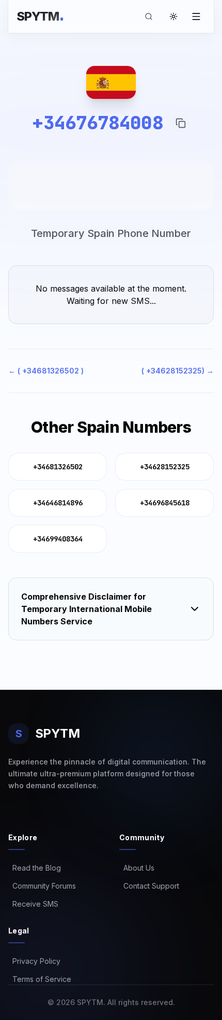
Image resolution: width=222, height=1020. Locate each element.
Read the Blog (34, 867)
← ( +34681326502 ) (46, 370)
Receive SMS (33, 903)
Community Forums (42, 885)
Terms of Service (39, 979)
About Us (136, 867)
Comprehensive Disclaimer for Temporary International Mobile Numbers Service (86, 608)
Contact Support (149, 885)
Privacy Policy (34, 961)
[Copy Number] (180, 123)
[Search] (148, 16)
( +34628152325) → (177, 370)
